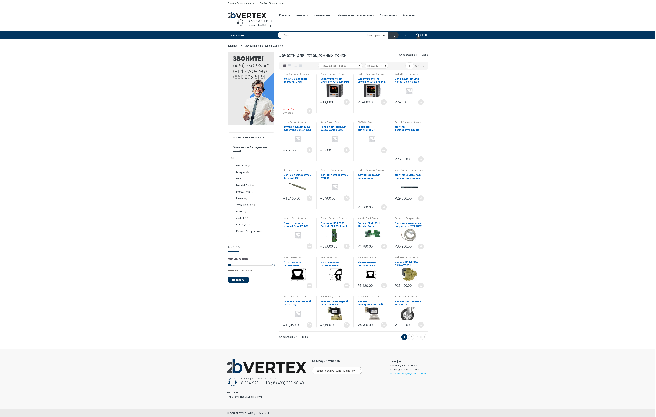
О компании (387, 15)
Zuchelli (324, 74)
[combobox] (337, 370)
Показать (238, 279)
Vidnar (239, 211)
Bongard (287, 170)
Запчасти (293, 74)
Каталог (301, 15)
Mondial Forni (289, 218)
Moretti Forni (289, 296)
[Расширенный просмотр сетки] (289, 65)
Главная (284, 15)
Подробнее (384, 150)
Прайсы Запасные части (241, 3)
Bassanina (400, 218)
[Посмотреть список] (295, 65)
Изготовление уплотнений (355, 15)
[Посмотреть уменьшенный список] (300, 65)
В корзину (309, 111)
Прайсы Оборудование (272, 3)
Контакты (408, 15)
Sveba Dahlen (401, 74)
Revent (240, 198)
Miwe (285, 74)
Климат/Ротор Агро (247, 231)
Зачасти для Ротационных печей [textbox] (336, 370)
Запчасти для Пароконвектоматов (406, 297)
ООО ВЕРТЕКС (237, 413)
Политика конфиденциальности (408, 373)
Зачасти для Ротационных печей (297, 75)
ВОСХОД (362, 122)
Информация (321, 15)
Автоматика (326, 296)
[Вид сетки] (284, 65)
